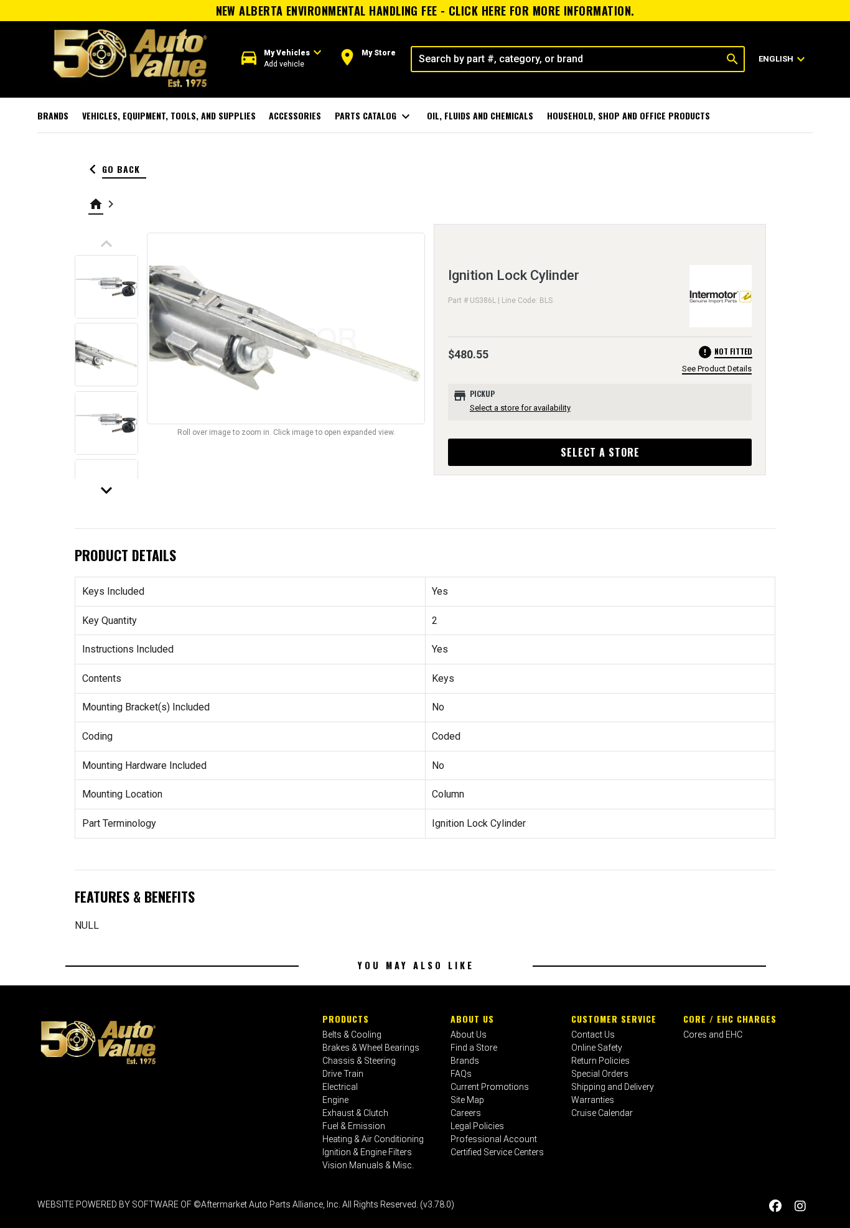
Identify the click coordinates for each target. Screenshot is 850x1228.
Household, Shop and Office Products (628, 115)
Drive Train (342, 1074)
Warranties (592, 1100)
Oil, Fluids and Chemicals (480, 115)
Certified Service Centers (497, 1152)
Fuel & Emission (353, 1126)
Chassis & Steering (359, 1061)
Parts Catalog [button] (374, 116)
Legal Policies (477, 1126)
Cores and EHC (712, 1035)
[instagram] (800, 1206)
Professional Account (494, 1139)
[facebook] (775, 1206)
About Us (472, 1018)
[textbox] (566, 59)
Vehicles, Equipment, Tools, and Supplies (169, 115)
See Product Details (717, 368)
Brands (52, 115)
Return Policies (600, 1061)
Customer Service (613, 1018)
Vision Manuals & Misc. (368, 1165)
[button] (281, 58)
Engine (335, 1100)
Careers (466, 1113)
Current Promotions (490, 1087)
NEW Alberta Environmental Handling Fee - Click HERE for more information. (425, 10)
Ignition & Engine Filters (367, 1152)
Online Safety (596, 1048)
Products (345, 1018)
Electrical (340, 1087)
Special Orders (599, 1074)
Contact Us (593, 1035)
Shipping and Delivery (612, 1087)
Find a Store (474, 1048)
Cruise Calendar (602, 1113)
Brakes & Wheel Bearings (370, 1048)
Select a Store (600, 452)
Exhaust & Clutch (355, 1113)
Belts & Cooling (351, 1035)
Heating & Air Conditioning (373, 1139)
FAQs (461, 1074)
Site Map (467, 1100)
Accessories (295, 115)
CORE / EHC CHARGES (730, 1018)
